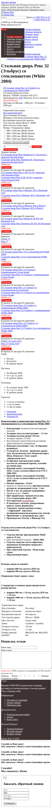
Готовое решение (32, 29)
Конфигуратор (31, 37)
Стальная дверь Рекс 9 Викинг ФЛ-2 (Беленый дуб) (25, 195)
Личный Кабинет (15, 729)
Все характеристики (12, 113)
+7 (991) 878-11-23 (41, 20)
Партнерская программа (18, 714)
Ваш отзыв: (6, 650)
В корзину (36, 147)
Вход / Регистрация (10, 10)
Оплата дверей (14, 702)
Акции (10, 717)
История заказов (14, 731)
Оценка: (5, 676)
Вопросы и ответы (33, 44)
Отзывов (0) (12, 416)
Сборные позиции (33, 32)
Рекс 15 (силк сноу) (10, 343)
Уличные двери (31, 34)
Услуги (27, 42)
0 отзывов (8, 93)
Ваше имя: (6, 647)
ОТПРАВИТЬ (9, 804)
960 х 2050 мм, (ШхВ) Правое (21, 139)
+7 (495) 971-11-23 (41, 17)
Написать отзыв (20, 93)
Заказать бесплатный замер (16, 142)
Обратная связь (14, 705)
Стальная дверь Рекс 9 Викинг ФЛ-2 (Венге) (22, 208)
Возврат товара (14, 734)
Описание (11, 411)
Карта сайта (12, 719)
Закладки (24, 10)
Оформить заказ (36, 10)
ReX (21, 98)
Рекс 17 (4, 241)
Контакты (29, 47)
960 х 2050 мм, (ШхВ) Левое (20, 136)
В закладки (16, 170)
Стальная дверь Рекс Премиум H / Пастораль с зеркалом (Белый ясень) (23, 160)
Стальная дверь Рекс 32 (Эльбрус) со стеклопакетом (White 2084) (26, 57)
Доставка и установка (17, 700)
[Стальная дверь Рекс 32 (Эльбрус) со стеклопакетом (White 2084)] (26, 90)
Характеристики (14, 414)
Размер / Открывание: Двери (16, 128)
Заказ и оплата (31, 39)
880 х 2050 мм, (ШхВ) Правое (21, 133)
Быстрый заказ (10, 150)
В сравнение (28, 170)
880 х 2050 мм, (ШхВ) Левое (20, 130)
